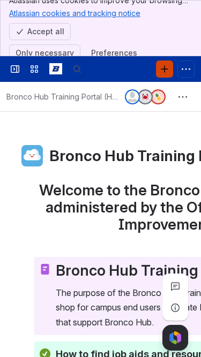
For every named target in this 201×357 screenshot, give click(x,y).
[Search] (77, 69)
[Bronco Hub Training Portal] (55, 69)
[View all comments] (175, 286)
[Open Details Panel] (175, 307)
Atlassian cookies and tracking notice (74, 13)
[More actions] (182, 96)
